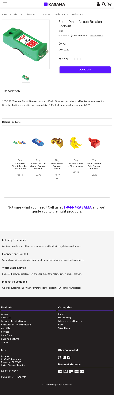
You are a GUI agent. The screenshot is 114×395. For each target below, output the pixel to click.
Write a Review (96, 36)
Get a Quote (6, 335)
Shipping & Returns (10, 339)
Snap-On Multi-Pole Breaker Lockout (94, 166)
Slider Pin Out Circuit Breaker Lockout (38, 166)
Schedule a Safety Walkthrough (16, 325)
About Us (5, 328)
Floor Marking (64, 317)
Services (5, 332)
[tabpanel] (19, 152)
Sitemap (5, 342)
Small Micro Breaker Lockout (57, 166)
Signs (60, 325)
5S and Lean (64, 328)
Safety (61, 314)
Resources (6, 317)
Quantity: (64, 58)
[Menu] (5, 4)
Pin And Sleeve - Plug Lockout (76, 165)
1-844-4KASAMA (78, 207)
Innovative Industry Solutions (14, 321)
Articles (4, 314)
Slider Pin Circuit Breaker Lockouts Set (20, 166)
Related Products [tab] (11, 122)
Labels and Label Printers (70, 321)
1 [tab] (57, 178)
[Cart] (110, 4)
